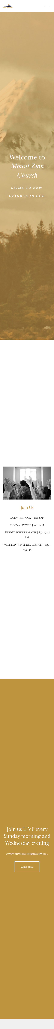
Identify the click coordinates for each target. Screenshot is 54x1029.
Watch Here (27, 866)
